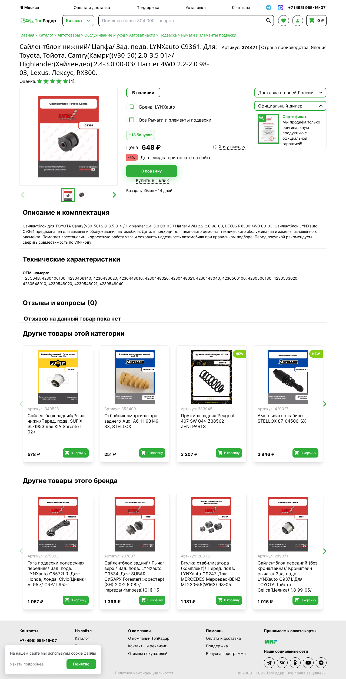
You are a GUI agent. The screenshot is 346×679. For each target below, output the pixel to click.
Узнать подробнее (27, 664)
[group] (68, 136)
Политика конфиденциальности (144, 673)
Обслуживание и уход (104, 35)
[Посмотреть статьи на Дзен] (321, 662)
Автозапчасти (142, 35)
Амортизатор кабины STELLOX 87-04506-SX (282, 418)
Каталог (46, 35)
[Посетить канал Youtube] (308, 662)
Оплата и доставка (92, 7)
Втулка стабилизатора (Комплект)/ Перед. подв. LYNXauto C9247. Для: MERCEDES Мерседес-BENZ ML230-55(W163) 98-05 (211, 573)
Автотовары (69, 35)
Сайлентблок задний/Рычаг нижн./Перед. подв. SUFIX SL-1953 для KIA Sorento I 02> (57, 424)
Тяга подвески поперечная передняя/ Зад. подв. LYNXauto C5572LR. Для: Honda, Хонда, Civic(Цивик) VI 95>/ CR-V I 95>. (57, 573)
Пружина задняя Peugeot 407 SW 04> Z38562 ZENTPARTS (208, 421)
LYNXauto (165, 107)
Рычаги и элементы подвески (208, 35)
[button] (68, 195)
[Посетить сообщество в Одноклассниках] (295, 662)
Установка (196, 7)
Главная (26, 35)
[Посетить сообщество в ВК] (282, 662)
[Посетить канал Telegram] (269, 662)
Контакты (241, 7)
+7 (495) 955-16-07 (38, 640)
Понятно (81, 664)
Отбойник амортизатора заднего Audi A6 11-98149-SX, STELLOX (132, 421)
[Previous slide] (23, 195)
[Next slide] (114, 195)
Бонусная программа (226, 653)
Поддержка (148, 7)
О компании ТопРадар (148, 638)
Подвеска (168, 35)
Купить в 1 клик (152, 180)
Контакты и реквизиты (148, 646)
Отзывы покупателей (147, 653)
